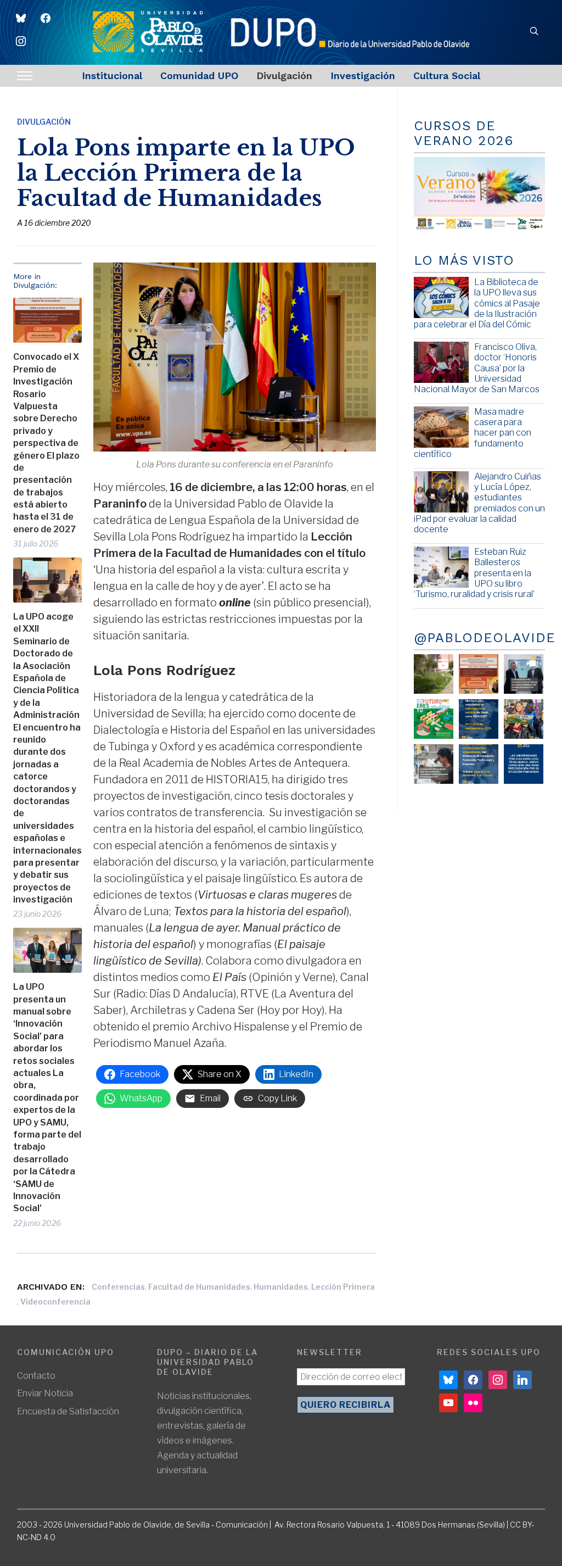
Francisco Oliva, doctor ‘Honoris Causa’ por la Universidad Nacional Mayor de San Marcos (476, 368)
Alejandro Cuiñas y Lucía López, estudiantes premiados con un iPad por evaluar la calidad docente (479, 502)
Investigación (362, 75)
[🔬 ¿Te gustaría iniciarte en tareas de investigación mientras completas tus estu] (478, 764)
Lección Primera (343, 1286)
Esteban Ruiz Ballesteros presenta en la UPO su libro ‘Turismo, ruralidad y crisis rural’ (474, 573)
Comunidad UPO (199, 75)
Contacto (36, 1375)
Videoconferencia (55, 1301)
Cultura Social (446, 75)
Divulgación (284, 75)
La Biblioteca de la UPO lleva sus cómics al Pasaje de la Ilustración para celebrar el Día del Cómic (477, 303)
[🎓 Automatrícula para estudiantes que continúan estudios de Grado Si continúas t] (478, 719)
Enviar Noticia (45, 1393)
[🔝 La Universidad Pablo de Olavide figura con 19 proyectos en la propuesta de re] (433, 764)
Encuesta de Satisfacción (68, 1411)
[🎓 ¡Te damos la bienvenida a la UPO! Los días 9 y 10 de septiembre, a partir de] (433, 719)
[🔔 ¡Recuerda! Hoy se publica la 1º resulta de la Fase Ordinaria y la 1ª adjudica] (523, 719)
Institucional (112, 75)
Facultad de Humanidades (199, 1286)
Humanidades (281, 1286)
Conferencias (118, 1286)
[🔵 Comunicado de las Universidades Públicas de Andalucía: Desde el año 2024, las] (523, 764)
